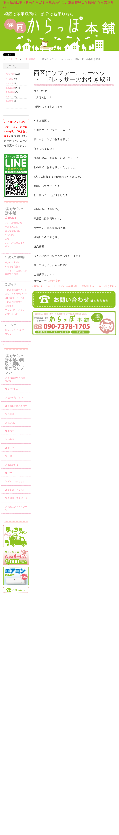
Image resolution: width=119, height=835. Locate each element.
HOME (12, 218)
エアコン (12, 422)
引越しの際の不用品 (17, 405)
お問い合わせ (11, 313)
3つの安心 (10, 235)
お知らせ (9, 83)
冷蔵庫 (11, 439)
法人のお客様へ (12, 262)
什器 (10, 456)
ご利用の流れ (11, 226)
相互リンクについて (14, 329)
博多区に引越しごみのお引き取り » (99, 286)
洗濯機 (11, 414)
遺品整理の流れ (12, 230)
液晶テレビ (13, 464)
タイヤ (11, 447)
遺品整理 (9, 100)
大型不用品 (13, 389)
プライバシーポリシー (16, 309)
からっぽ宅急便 (12, 266)
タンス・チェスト (16, 489)
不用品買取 (10, 92)
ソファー (12, 472)
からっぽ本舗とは (13, 222)
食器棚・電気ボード (17, 498)
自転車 (11, 430)
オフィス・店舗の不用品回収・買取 (16, 272)
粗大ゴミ (9, 96)
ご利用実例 (29, 59)
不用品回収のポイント (16, 289)
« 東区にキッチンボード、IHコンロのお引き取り (55, 286)
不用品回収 (10, 87)
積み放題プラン (15, 397)
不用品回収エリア (13, 301)
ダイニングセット (16, 481)
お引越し (9, 78)
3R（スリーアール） (15, 297)
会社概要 (9, 305)
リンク (8, 334)
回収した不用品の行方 (16, 293)
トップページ (10, 59)
